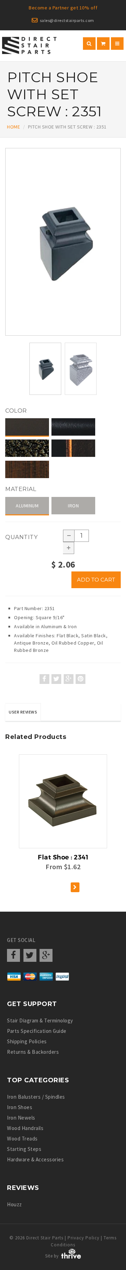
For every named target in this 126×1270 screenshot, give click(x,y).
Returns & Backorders (33, 1052)
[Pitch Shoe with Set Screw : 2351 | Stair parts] (63, 241)
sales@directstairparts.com (67, 20)
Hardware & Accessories (35, 1159)
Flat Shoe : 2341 (63, 857)
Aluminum (27, 505)
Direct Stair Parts (44, 1238)
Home (13, 127)
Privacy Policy (83, 1238)
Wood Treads (22, 1138)
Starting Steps (24, 1149)
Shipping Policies (27, 1041)
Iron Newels (21, 1117)
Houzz (14, 1204)
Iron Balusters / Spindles (36, 1096)
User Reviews (23, 712)
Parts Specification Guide (36, 1031)
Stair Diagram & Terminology (40, 1020)
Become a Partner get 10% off (63, 8)
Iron (73, 505)
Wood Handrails (25, 1128)
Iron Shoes (19, 1107)
